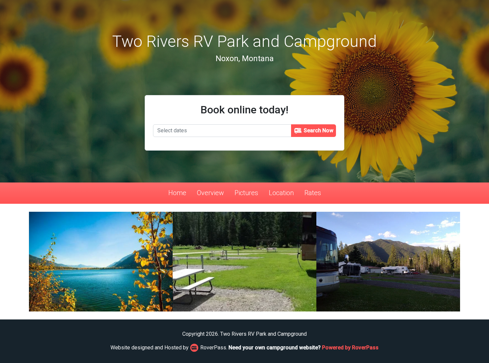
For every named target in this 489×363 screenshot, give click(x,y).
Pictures (246, 193)
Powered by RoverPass (350, 347)
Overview (210, 193)
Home (177, 193)
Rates (312, 193)
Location (281, 193)
